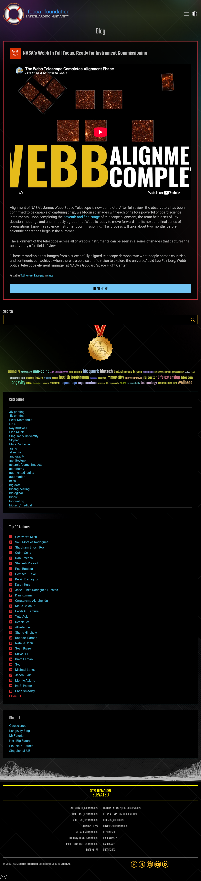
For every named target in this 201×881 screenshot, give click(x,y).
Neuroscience (37, 384)
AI (19, 372)
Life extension (169, 377)
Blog (100, 31)
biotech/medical (20, 505)
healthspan (80, 377)
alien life (15, 452)
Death (193, 372)
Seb (17, 664)
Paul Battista (24, 569)
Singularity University (23, 436)
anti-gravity (17, 456)
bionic (13, 497)
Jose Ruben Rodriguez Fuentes (36, 590)
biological (16, 493)
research (101, 383)
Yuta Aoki (21, 616)
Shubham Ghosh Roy (30, 547)
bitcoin (137, 372)
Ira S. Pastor (23, 686)
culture (187, 372)
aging (12, 371)
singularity (114, 383)
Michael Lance (25, 670)
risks (107, 383)
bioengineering (19, 489)
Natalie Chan (24, 643)
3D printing (17, 412)
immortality (115, 377)
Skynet (14, 440)
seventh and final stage (82, 217)
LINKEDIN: (77, 814)
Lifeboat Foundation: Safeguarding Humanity (90, 14)
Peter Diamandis (20, 420)
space (50, 275)
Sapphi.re (65, 864)
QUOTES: (107, 850)
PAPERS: (107, 844)
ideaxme (102, 378)
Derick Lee (22, 622)
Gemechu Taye (25, 574)
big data (15, 485)
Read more (100, 289)
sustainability (133, 383)
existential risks (17, 378)
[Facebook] (134, 864)
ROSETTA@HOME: (75, 844)
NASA (29, 383)
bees (12, 481)
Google (55, 378)
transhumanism (167, 383)
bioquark (91, 371)
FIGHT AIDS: (80, 832)
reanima (54, 383)
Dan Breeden (24, 558)
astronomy (16, 469)
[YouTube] (157, 864)
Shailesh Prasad (26, 563)
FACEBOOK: (75, 808)
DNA (12, 424)
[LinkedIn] (150, 864)
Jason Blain (23, 675)
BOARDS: (107, 826)
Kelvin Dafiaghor (26, 579)
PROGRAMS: (109, 838)
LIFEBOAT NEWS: (111, 808)
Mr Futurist (16, 736)
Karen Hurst (23, 584)
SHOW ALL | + (15, 696)
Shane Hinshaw (26, 632)
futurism (47, 378)
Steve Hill (21, 654)
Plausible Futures (21, 746)
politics (46, 383)
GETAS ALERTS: (110, 814)
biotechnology (123, 372)
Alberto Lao (23, 627)
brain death (159, 372)
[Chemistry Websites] (100, 344)
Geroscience (17, 726)
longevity (18, 382)
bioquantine (75, 372)
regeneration (87, 383)
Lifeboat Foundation (28, 864)
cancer (167, 372)
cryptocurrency (178, 372)
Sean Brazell (23, 648)
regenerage (68, 383)
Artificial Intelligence (59, 372)
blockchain (148, 372)
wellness (185, 382)
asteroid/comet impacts (25, 465)
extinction (30, 378)
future (39, 378)
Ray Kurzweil (18, 428)
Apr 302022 (15, 53)
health (64, 377)
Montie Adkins (25, 680)
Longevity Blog (19, 731)
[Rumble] (165, 864)
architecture (17, 460)
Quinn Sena (23, 553)
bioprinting (16, 501)
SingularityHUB (19, 751)
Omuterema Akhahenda (31, 601)
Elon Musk (16, 432)
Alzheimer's (26, 372)
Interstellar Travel (133, 378)
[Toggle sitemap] (186, 13)
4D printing (17, 416)
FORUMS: (90, 850)
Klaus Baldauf (25, 606)
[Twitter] (142, 864)
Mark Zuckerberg (21, 444)
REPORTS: (108, 832)
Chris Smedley (25, 691)
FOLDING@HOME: (76, 838)
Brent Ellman (24, 659)
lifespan (187, 377)
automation (17, 477)
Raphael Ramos (26, 638)
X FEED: (77, 820)
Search (192, 319)
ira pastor (150, 377)
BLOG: (106, 820)
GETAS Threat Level (100, 793)
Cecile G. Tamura (27, 611)
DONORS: (87, 826)
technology (149, 383)
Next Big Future (19, 741)
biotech (106, 371)
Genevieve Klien (26, 537)
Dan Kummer (24, 595)
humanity (93, 378)
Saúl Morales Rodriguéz (32, 275)
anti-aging (41, 371)
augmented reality (21, 473)
